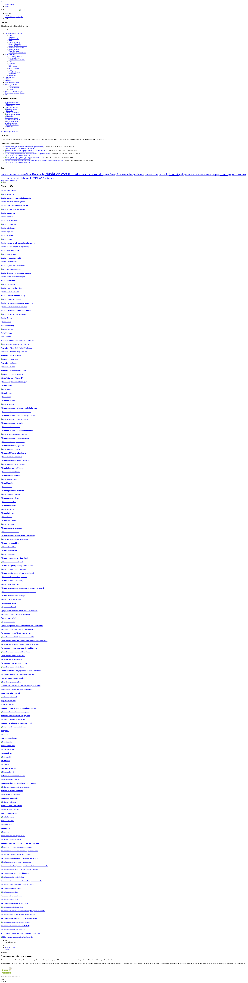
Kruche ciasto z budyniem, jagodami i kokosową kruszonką (24, 866)
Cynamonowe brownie (10, 603)
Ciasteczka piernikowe (12, 112)
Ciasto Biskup (6, 386)
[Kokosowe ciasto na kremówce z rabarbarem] (15, 787)
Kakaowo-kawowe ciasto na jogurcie (15, 716)
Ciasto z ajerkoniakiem (10, 543)
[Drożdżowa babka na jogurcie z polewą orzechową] (17, 674)
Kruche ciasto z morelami (11, 888)
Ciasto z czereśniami (9, 551)
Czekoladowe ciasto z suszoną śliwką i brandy (19, 648)
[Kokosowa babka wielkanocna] (11, 779)
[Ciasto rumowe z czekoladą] (10, 532)
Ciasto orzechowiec (8, 506)
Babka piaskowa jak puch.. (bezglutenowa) (18, 243)
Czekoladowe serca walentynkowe (14, 663)
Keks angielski (6, 753)
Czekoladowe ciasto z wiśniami (13, 656)
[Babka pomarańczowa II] (9, 262)
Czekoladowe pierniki (11, 118)
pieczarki (242, 174)
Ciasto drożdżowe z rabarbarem (13, 453)
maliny (182, 174)
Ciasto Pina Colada (8, 521)
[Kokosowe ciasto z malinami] (10, 794)
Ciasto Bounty (6, 393)
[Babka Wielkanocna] (8, 284)
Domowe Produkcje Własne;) (14, 91)
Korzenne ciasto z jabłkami (11, 806)
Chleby (11, 89)
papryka (233, 174)
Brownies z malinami (9, 363)
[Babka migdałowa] (7, 231)
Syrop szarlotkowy (10, 148)
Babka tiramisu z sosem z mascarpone (16, 273)
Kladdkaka (5, 761)
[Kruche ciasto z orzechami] (10, 899)
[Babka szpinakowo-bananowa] (11, 269)
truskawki (39, 177)
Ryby (10, 70)
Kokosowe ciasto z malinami (12, 791)
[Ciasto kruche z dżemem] (9, 479)
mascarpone (192, 174)
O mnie (7, 6)
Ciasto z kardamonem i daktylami (14, 558)
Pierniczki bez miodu (11, 155)
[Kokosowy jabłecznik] (8, 802)
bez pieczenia (7, 174)
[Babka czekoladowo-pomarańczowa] (13, 209)
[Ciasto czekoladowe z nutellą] (10, 427)
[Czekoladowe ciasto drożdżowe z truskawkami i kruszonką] (20, 644)
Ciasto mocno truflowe (10, 498)
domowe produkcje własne (129, 174)
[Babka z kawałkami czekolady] (11, 299)
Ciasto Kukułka (7, 483)
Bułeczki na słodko (14, 87)
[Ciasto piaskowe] (6, 517)
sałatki (29, 178)
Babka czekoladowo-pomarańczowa (15, 205)
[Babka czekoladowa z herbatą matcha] (13, 202)
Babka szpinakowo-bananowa (13, 265)
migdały (209, 174)
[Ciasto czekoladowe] (8, 404)
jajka (144, 174)
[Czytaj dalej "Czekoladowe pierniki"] (12, 119)
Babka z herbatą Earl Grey (11, 288)
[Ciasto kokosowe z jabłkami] (10, 472)
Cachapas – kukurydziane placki (15, 152)
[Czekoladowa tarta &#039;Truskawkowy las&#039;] (17, 637)
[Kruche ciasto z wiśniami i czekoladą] (13, 929)
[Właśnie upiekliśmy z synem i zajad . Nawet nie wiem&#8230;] (7, 157)
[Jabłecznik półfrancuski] (9, 697)
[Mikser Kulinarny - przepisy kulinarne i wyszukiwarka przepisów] (6, 974)
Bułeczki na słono (14, 86)
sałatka (22, 178)
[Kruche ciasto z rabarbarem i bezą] (12, 907)
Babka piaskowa (7, 235)
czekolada (96, 174)
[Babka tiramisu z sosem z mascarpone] (13, 277)
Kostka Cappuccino (9, 813)
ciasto (85, 174)
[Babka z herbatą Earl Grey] (10, 292)
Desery (11, 40)
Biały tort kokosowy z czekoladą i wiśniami (18, 340)
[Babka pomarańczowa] (8, 254)
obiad (224, 174)
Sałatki (7, 79)
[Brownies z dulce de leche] (9, 359)
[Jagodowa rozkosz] (7, 704)
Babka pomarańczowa (10, 250)
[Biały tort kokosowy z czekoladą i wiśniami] (15, 344)
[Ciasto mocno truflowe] (8, 502)
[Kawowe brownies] (7, 749)
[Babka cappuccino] (7, 194)
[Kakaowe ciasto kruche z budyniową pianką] (15, 712)
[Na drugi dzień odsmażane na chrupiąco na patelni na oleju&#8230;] (8, 150)
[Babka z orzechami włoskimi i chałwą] (13, 314)
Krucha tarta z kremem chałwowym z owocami (19, 851)
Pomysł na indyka (14, 58)
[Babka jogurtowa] (7, 216)
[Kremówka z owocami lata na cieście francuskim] (16, 847)
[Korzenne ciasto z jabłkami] (10, 809)
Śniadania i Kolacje (11, 77)
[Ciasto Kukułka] (6, 487)
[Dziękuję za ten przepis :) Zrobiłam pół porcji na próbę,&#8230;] (7, 146)
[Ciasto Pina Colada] (7, 524)
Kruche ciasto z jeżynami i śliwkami (15, 873)
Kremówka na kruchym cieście (13, 836)
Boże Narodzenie (35, 174)
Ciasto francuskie (14, 39)
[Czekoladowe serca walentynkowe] (12, 667)
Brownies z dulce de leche (11, 355)
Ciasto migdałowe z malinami (12, 491)
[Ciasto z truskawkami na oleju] (11, 599)
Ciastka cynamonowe (11, 107)
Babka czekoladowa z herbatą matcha (16, 198)
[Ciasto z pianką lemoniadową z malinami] (14, 577)
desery (113, 174)
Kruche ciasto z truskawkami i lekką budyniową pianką (23, 911)
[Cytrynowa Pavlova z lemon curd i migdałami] (15, 614)
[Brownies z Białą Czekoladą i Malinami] (14, 352)
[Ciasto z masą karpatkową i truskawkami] (14, 569)
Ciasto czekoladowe (8, 401)
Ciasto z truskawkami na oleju (13, 596)
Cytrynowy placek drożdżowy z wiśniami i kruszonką (22, 626)
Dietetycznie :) (13, 75)
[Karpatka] (4, 734)
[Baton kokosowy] (7, 329)
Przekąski (8, 80)
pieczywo (5, 178)
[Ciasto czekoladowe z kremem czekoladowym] (16, 412)
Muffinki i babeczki (15, 42)
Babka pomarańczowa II (11, 258)
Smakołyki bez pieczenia (16, 47)
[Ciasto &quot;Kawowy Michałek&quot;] (14, 382)
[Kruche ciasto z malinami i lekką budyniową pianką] (17, 884)
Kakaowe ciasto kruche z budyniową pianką (18, 708)
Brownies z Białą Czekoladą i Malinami (16, 348)
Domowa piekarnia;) (11, 84)
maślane (202, 174)
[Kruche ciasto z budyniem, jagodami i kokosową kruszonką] (20, 869)
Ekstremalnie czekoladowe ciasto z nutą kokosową (21, 686)
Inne (6, 94)
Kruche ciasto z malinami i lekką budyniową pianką (21, 881)
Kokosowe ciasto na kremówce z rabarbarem (18, 783)
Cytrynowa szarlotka (9, 618)
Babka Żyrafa (6, 318)
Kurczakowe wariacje (15, 56)
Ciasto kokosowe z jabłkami (12, 468)
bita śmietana (20, 174)
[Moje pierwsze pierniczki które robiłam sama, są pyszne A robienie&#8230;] (7, 153)
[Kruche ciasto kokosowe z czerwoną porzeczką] (16, 862)
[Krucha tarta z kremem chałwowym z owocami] (16, 854)
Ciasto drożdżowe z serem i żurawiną (15, 461)
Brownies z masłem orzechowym (13, 370)
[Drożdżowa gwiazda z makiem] (11, 682)
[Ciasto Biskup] (6, 389)
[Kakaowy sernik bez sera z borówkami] (13, 727)
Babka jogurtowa (8, 213)
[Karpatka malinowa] (7, 742)
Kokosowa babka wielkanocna (13, 776)
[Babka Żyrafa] (6, 322)
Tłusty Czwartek (14, 51)
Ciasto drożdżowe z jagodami (12, 446)
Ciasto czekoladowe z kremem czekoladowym (19, 408)
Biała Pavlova (6, 333)
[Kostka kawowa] (6, 824)
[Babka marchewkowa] (8, 224)
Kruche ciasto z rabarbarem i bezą (14, 903)
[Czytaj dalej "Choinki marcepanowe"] (12, 104)
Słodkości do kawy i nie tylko (14, 33)
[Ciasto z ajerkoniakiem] (8, 547)
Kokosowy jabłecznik (9, 798)
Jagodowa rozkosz (8, 701)
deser (106, 174)
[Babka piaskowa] (6, 239)
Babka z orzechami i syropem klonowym (17, 303)
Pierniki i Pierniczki (15, 44)
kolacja (156, 174)
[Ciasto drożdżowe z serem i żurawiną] (13, 464)
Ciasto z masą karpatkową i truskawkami (17, 566)
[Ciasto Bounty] (6, 397)
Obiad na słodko (14, 68)
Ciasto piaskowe (7, 513)
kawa (149, 174)
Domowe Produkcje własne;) (26, 148)
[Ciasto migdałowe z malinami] (10, 494)
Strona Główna (9, 5)
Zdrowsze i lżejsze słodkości (17, 53)
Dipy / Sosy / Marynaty (12, 82)
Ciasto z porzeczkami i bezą (12, 581)
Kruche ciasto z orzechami (11, 896)
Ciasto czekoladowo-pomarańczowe (15, 438)
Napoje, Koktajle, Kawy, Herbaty (15, 93)
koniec (7, 949)
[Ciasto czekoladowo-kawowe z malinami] (14, 434)
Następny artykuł (10, 947)
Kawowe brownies (8, 746)
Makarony (12, 63)
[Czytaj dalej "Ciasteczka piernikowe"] (12, 114)
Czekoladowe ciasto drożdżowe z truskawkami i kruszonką (24, 641)
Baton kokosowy (7, 325)
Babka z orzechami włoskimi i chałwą (16, 310)
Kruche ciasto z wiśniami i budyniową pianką (19, 918)
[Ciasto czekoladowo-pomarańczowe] (13, 442)
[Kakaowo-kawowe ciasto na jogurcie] (13, 719)
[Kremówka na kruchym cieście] (11, 839)
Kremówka (5, 828)
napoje (216, 174)
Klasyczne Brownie (8, 768)
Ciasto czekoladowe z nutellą (12, 423)
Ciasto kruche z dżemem (10, 476)
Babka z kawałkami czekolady (13, 295)
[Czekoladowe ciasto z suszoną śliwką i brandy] (16, 652)
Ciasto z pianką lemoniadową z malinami (17, 573)
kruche (165, 174)
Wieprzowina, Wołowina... (17, 60)
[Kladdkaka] (5, 764)
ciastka (76, 174)
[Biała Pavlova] (6, 337)
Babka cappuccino (8, 190)
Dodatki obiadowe (14, 72)
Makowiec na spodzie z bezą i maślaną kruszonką (20, 933)
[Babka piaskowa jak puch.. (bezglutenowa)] (15, 246)
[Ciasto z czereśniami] (8, 554)
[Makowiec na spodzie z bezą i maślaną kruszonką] (17, 937)
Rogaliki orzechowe (11, 123)
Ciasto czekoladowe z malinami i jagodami (18, 416)
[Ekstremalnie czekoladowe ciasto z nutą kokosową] (17, 689)
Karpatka (5, 731)
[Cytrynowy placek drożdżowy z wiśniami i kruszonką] (18, 629)
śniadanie (49, 178)
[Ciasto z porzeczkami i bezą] (10, 584)
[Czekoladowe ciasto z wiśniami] (11, 659)
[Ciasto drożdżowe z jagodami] (10, 449)
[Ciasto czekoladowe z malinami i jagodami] (14, 419)
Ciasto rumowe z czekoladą (11, 528)
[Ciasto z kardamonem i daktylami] (12, 562)
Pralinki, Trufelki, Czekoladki (18, 46)
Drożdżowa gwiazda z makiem (13, 678)
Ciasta (10, 35)
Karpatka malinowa (9, 738)
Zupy (10, 61)
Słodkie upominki (14, 49)
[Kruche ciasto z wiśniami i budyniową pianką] (15, 922)
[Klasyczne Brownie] (7, 772)
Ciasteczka (12, 37)
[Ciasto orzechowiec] (7, 509)
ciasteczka (63, 174)
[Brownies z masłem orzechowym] (12, 374)
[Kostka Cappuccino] (7, 817)
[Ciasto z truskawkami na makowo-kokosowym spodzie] (18, 592)
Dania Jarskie (13, 67)
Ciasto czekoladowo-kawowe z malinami (17, 430)
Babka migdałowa (8, 228)
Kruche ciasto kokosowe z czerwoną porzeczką (19, 858)
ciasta (50, 173)
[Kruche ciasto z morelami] (9, 892)
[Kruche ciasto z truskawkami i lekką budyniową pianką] (18, 914)
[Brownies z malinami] (8, 367)
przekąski (14, 178)
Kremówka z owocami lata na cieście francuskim (20, 843)
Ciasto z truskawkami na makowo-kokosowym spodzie (22, 588)
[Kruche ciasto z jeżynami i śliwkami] (12, 877)
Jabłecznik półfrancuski (10, 693)
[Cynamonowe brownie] (8, 607)
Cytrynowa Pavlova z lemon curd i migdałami (19, 611)
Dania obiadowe (10, 54)
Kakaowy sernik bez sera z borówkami (16, 723)
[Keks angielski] (6, 757)
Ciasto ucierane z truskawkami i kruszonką (18, 536)
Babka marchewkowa (9, 220)
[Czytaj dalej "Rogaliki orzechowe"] (12, 125)
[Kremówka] (5, 832)
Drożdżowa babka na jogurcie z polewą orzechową (21, 671)
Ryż (10, 65)
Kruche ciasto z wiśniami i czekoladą (15, 926)
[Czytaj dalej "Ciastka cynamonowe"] (12, 109)
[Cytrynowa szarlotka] (8, 622)
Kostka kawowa (7, 821)
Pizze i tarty (12, 74)
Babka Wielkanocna (9, 280)
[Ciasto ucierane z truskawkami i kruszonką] (14, 539)
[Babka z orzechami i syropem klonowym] (14, 307)
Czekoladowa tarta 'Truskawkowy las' (16, 633)
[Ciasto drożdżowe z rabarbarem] (11, 457)
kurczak (174, 174)
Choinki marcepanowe (12, 102)
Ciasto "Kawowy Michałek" (12, 378)
